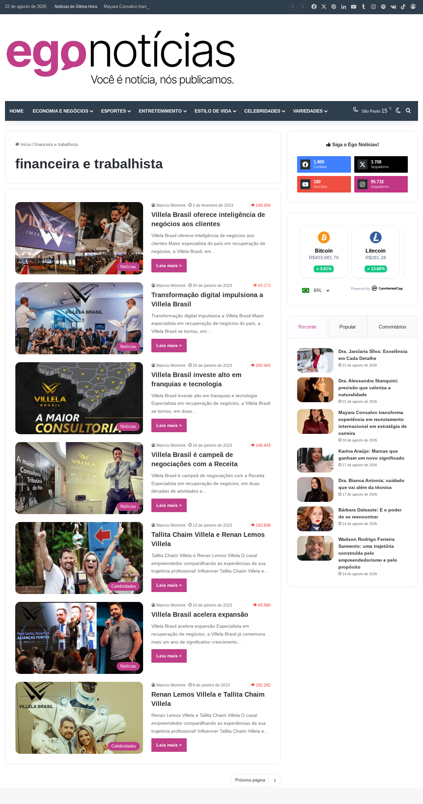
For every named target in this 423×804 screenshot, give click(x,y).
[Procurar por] (408, 111)
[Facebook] (314, 7)
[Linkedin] (344, 7)
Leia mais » (169, 265)
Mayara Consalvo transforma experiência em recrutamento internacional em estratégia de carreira (197, 6)
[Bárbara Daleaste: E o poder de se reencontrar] (315, 519)
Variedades (308, 111)
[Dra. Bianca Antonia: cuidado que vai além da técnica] (315, 489)
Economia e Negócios (60, 111)
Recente (307, 327)
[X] (324, 7)
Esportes (113, 111)
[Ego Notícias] (120, 57)
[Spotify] (383, 7)
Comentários (392, 327)
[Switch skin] (398, 111)
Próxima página (250, 780)
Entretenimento (160, 111)
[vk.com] (393, 7)
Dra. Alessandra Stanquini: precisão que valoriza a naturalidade (368, 387)
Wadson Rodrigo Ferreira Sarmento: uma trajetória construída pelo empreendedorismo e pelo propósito (367, 553)
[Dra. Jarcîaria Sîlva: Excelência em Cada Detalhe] (315, 360)
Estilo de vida (213, 111)
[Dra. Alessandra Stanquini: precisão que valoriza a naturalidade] (315, 389)
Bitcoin (324, 251)
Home (16, 111)
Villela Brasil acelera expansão (199, 614)
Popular (347, 327)
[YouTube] (354, 7)
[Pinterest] (334, 7)
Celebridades (262, 111)
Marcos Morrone (171, 205)
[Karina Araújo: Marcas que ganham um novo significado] (315, 460)
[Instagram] (373, 7)
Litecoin (375, 251)
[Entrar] (413, 7)
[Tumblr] (363, 7)
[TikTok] (403, 7)
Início (25, 144)
